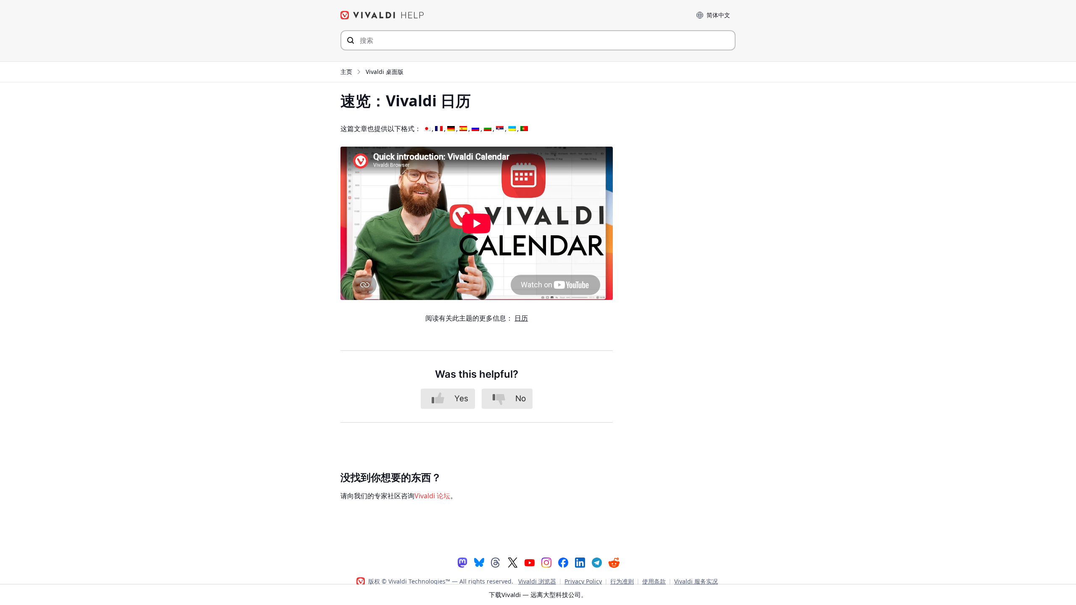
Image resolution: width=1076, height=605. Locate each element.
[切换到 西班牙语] (463, 128)
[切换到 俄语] (475, 128)
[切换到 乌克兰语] (512, 128)
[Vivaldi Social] (462, 562)
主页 (346, 72)
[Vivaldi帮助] (382, 15)
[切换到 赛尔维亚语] (500, 128)
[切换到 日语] (426, 128)
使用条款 (654, 581)
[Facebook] (563, 562)
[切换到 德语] (451, 128)
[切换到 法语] (439, 128)
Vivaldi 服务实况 (696, 581)
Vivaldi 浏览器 (537, 581)
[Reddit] (613, 562)
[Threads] (496, 562)
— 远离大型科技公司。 (538, 594)
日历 (521, 318)
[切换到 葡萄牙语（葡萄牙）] (524, 128)
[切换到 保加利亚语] (487, 128)
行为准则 (622, 581)
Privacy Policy (583, 581)
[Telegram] (596, 562)
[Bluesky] (479, 562)
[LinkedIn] (580, 562)
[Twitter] (512, 562)
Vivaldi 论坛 (432, 495)
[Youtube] (529, 562)
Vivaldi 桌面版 (385, 72)
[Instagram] (546, 562)
